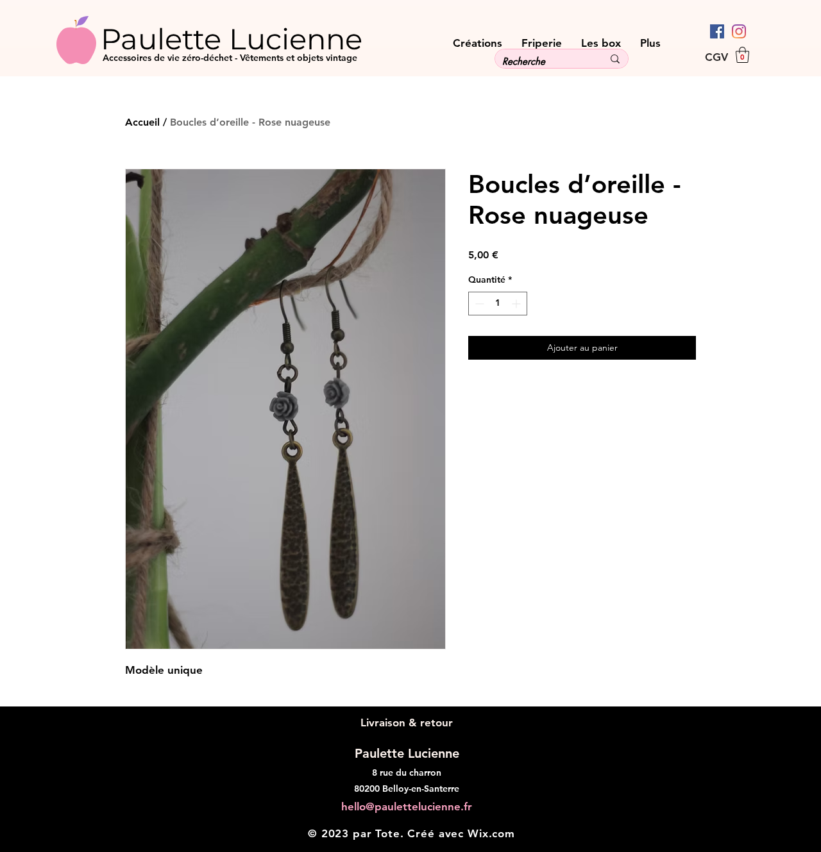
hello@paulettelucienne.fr (406, 806)
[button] (742, 55)
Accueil (142, 122)
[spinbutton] (497, 303)
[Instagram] (739, 31)
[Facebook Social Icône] (717, 31)
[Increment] (517, 303)
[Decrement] (478, 303)
